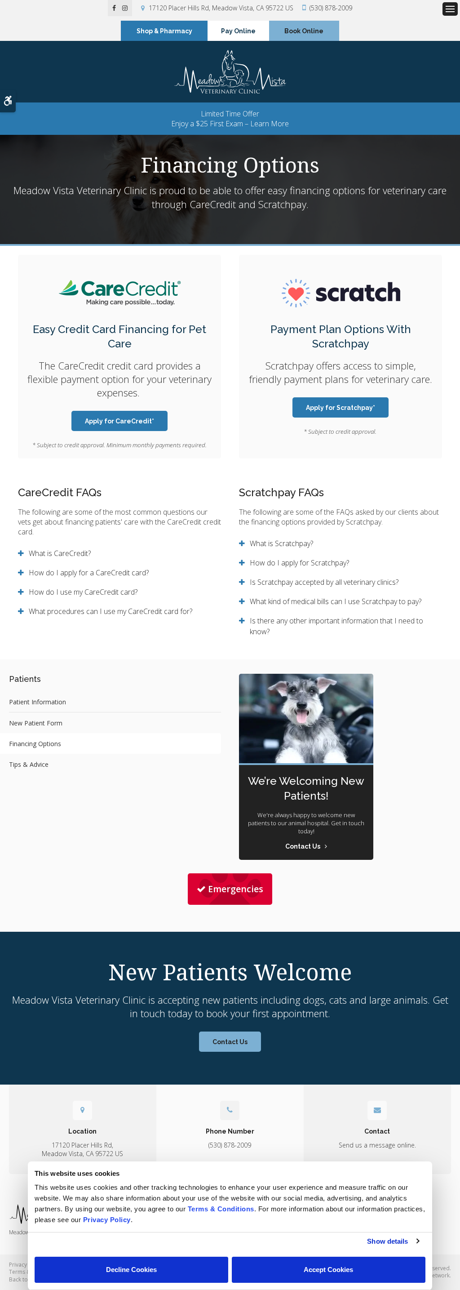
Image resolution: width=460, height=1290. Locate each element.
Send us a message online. (377, 1145)
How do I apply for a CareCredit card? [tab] (89, 573)
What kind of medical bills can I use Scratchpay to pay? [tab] (335, 601)
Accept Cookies (328, 1269)
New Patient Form (35, 723)
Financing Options (35, 743)
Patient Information (37, 702)
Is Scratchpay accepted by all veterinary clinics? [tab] (324, 582)
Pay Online (238, 31)
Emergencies (235, 889)
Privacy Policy (26, 1264)
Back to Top (24, 1279)
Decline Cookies (131, 1269)
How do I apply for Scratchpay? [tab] (299, 563)
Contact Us (230, 1041)
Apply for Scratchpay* (340, 407)
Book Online (303, 31)
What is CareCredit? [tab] (60, 553)
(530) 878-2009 (331, 8)
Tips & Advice (29, 764)
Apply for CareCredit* (119, 421)
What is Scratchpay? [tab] (281, 543)
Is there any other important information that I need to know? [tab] (336, 626)
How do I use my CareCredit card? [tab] (83, 592)
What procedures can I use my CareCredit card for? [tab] (110, 611)
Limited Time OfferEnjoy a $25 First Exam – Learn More (230, 119)
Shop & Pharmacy (164, 31)
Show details (387, 1241)
